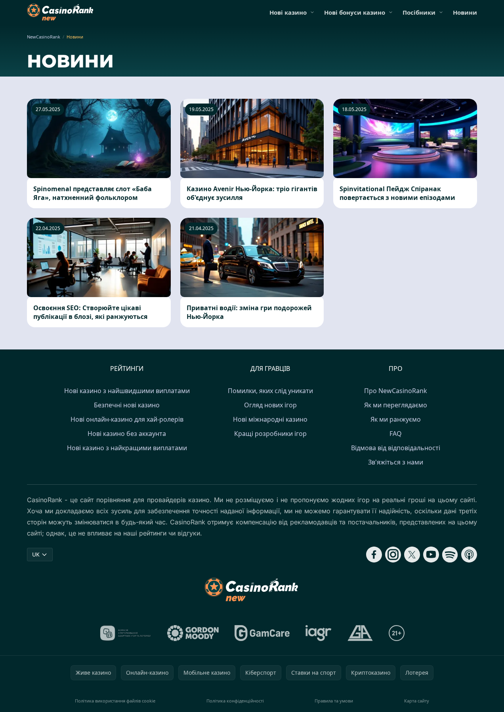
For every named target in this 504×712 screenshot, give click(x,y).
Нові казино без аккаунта (127, 433)
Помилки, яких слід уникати (270, 390)
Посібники (419, 12)
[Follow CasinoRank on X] (412, 554)
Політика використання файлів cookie (115, 701)
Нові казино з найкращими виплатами (127, 447)
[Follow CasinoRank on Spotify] (450, 554)
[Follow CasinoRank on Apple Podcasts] (469, 554)
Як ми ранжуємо (395, 419)
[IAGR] (318, 633)
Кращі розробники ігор (270, 433)
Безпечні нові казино (127, 405)
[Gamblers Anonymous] (360, 633)
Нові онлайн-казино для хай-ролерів (127, 419)
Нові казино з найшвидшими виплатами (127, 390)
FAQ (395, 433)
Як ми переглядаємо (395, 405)
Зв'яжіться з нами (395, 462)
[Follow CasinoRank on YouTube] (431, 554)
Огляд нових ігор (270, 405)
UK (36, 554)
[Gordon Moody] (193, 633)
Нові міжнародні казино (270, 419)
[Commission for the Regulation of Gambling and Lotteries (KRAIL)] (125, 633)
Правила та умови (334, 701)
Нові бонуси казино (354, 12)
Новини (465, 12)
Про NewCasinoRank (395, 390)
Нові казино (288, 12)
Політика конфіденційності (235, 701)
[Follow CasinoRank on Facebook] (374, 554)
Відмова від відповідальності (395, 447)
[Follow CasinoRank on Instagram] (393, 554)
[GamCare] (262, 633)
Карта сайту (416, 701)
